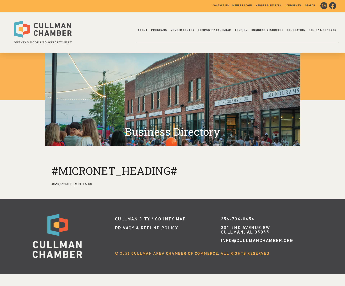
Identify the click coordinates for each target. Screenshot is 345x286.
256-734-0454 (238, 219)
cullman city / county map (150, 219)
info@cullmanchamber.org (257, 241)
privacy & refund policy (146, 228)
